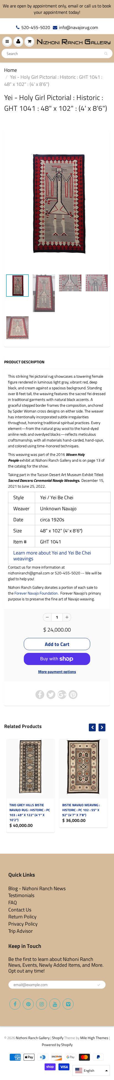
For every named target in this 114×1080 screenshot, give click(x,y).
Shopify (57, 1037)
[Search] (106, 53)
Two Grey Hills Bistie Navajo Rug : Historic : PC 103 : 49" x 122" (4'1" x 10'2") (29, 812)
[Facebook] (14, 1004)
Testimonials (21, 895)
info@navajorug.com (78, 27)
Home (10, 70)
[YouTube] (54, 1004)
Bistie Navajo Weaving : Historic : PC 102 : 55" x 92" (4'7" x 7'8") (81, 810)
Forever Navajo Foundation (36, 593)
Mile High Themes (94, 1037)
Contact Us (19, 909)
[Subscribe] (99, 985)
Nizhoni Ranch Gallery (33, 1037)
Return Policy (22, 916)
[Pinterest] (28, 1004)
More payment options (57, 671)
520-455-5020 (35, 27)
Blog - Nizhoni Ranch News (37, 888)
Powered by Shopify (57, 1044)
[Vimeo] (68, 1004)
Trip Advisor (20, 931)
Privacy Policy (23, 923)
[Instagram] (41, 1004)
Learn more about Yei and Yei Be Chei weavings (52, 555)
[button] (91, 1070)
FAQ (12, 902)
